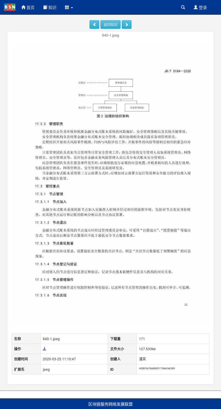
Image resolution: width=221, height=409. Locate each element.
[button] (69, 7)
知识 (51, 7)
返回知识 (110, 24)
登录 (202, 7)
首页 (30, 7)
